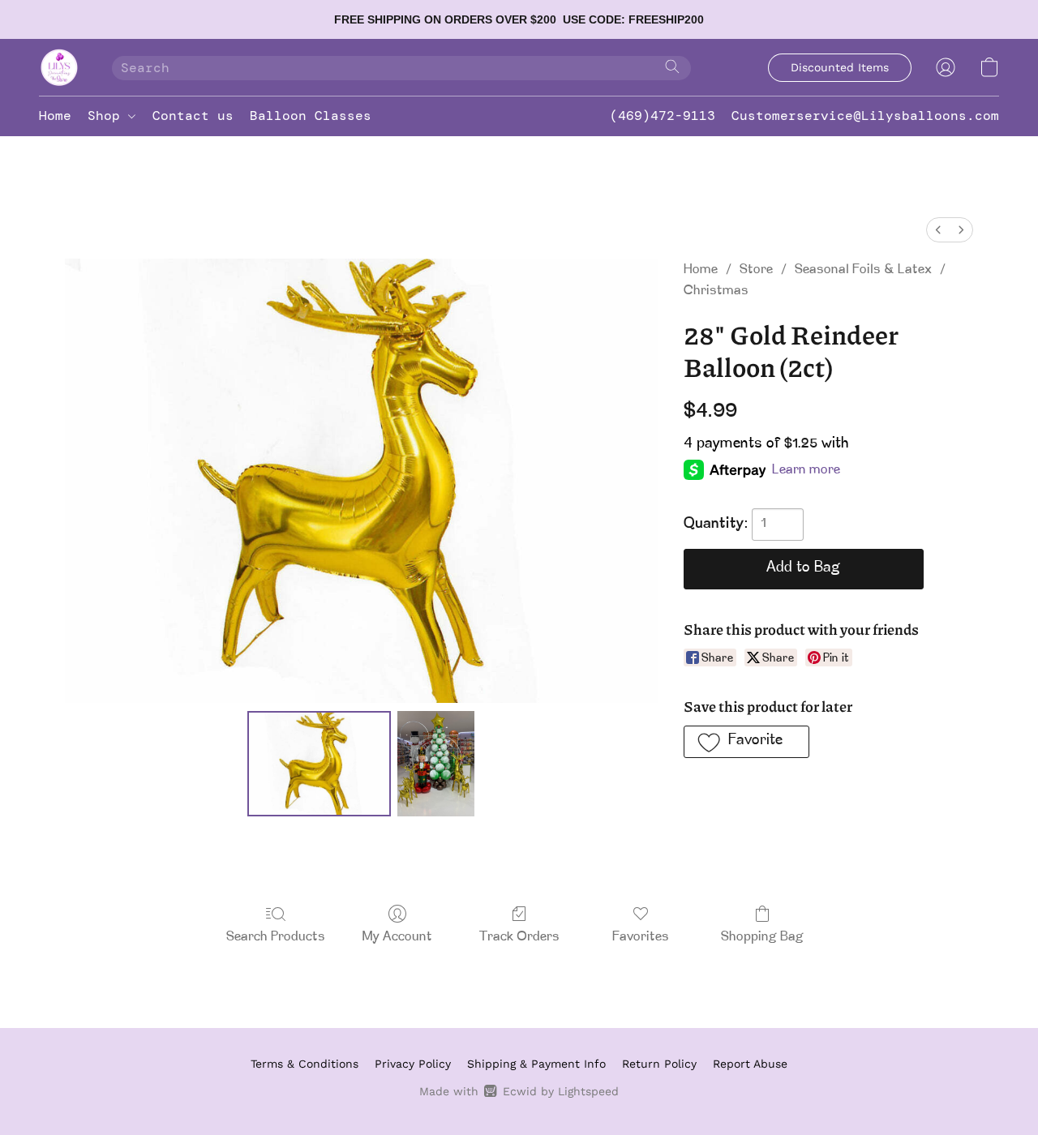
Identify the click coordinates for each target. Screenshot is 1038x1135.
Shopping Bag (762, 937)
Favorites (640, 937)
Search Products (275, 937)
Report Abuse (750, 1063)
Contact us (193, 115)
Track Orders (519, 937)
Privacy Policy (413, 1063)
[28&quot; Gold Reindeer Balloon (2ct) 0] (319, 763)
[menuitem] (938, 230)
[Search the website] (672, 66)
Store (756, 269)
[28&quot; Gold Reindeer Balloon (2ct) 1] (436, 763)
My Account (397, 937)
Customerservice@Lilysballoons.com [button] (865, 115)
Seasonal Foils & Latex (863, 269)
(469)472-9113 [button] (662, 115)
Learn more (806, 470)
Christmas (716, 291)
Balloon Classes (310, 115)
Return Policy (659, 1063)
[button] (59, 67)
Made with (518, 1091)
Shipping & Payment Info (536, 1063)
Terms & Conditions (304, 1063)
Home (55, 115)
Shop (108, 115)
